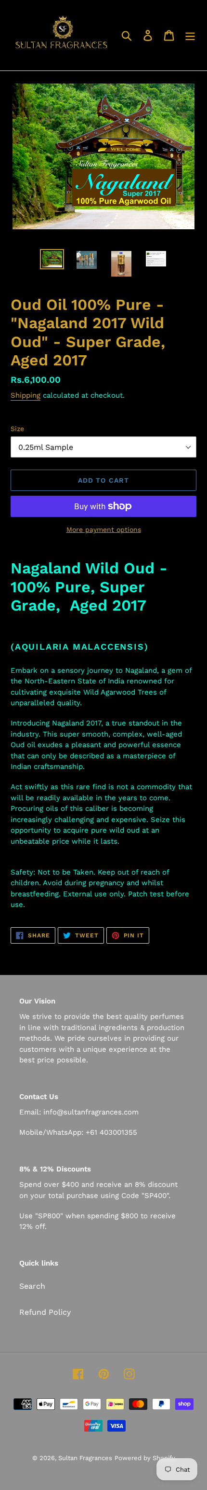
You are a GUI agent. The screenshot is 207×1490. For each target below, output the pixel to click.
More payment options (103, 529)
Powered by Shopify (145, 1458)
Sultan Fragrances (85, 1458)
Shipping (25, 395)
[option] (52, 260)
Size (17, 428)
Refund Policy (45, 1312)
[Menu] (190, 35)
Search (32, 1286)
